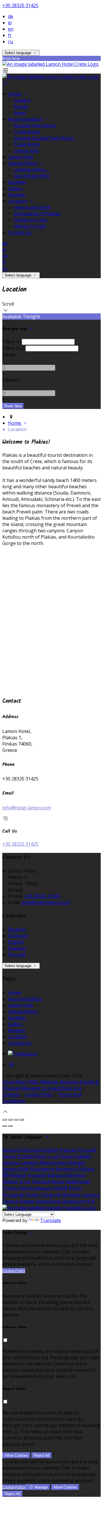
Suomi (67, 1156)
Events (21, 106)
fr (10, 35)
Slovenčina (73, 1201)
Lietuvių (10, 1162)
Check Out (13, 348)
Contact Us (19, 232)
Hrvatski (37, 1175)
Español (25, 1156)
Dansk (9, 1156)
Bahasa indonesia (66, 1175)
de (10, 16)
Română (72, 1195)
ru (10, 41)
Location (18, 201)
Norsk (57, 1181)
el (10, 22)
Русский (16, 954)
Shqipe (26, 1201)
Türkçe (9, 1188)
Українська (40, 1188)
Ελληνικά (18, 935)
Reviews (16, 194)
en (10, 29)
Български (42, 1169)
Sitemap (11, 1094)
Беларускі (66, 1169)
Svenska (91, 1195)
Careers (22, 100)
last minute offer (31, 176)
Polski (32, 1195)
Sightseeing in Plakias (37, 213)
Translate (50, 1220)
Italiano (10, 1181)
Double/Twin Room (35, 125)
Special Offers (23, 163)
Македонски (54, 1162)
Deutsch (17, 929)
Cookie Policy (39, 1094)
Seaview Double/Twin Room (44, 138)
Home (15, 94)
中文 (90, 1201)
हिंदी (5, 1175)
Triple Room (27, 132)
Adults (9, 354)
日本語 (61, 1188)
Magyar (18, 1175)
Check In (11, 341)
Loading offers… (31, 169)
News (20, 113)
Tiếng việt (51, 1195)
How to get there (32, 207)
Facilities (17, 182)
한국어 (75, 1188)
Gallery (15, 188)
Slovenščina (48, 1201)
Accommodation (25, 119)
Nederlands (78, 1181)
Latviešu (30, 1162)
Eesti (40, 1156)
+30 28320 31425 (20, 5)
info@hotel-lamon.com (26, 807)
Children (11, 380)
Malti (24, 1169)
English (16, 942)
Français (17, 948)
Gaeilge (83, 1156)
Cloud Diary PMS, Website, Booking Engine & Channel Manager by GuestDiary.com (50, 1085)
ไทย (23, 1188)
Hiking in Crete (30, 226)
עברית (25, 1181)
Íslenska (41, 1181)
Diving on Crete (30, 220)
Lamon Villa (26, 150)
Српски (10, 1201)
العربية (53, 1156)
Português (13, 1195)
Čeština (86, 1169)
